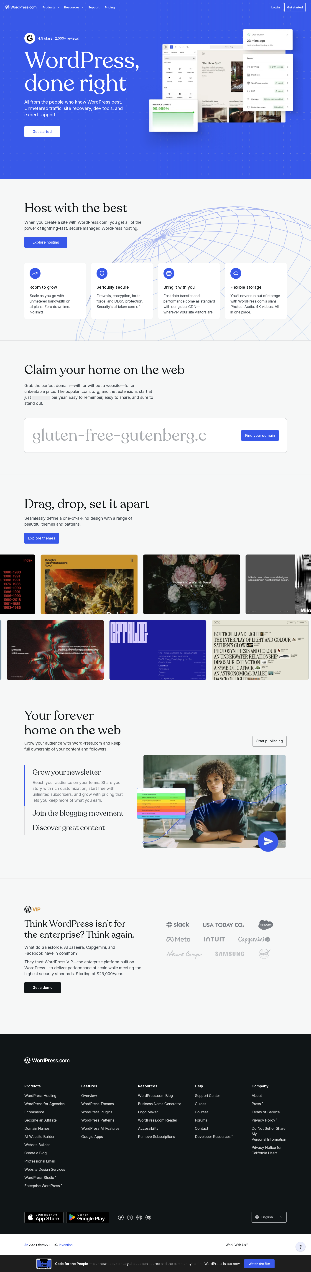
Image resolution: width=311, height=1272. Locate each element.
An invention (48, 1245)
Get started (42, 131)
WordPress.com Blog (155, 1095)
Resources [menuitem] (71, 7)
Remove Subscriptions (156, 1136)
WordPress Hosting (40, 1095)
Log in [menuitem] (275, 7)
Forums (201, 1120)
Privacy (263, 1120)
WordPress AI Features (100, 1128)
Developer (213, 1136)
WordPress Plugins (96, 1112)
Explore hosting (46, 242)
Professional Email (39, 1161)
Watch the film (259, 1264)
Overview (89, 1095)
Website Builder (37, 1144)
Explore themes (41, 538)
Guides (200, 1104)
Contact (201, 1128)
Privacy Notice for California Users (267, 1150)
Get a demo (43, 987)
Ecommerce (34, 1112)
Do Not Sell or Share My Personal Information (269, 1134)
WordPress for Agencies (44, 1104)
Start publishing (269, 741)
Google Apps (92, 1136)
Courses (202, 1112)
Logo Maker (148, 1112)
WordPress (39, 1177)
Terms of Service (266, 1112)
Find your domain (260, 435)
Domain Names (37, 1128)
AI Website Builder (39, 1136)
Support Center (207, 1095)
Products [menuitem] (49, 7)
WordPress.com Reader (157, 1120)
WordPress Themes (97, 1104)
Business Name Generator (159, 1104)
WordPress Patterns (97, 1120)
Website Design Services (44, 1169)
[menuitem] (20, 7)
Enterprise (42, 1185)
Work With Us (236, 1245)
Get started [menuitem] (295, 7)
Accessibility (148, 1128)
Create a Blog (35, 1153)
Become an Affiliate (40, 1120)
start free (97, 788)
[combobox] (269, 1217)
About (257, 1095)
